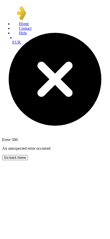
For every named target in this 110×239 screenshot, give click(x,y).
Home (24, 24)
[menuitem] (60, 24)
